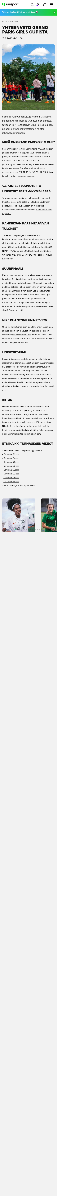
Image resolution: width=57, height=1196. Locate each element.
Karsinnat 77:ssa (11, 470)
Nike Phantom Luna (21, 335)
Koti (4, 22)
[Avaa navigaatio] (51, 4)
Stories (14, 22)
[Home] (10, 4)
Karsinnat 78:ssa (11, 462)
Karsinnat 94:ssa (11, 458)
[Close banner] (54, 12)
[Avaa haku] (32, 4)
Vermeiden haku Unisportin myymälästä (22, 450)
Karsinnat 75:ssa (11, 478)
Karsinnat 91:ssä (11, 454)
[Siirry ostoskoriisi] (45, 4)
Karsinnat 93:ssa (11, 466)
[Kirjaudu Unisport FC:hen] (38, 4)
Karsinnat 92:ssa (11, 474)
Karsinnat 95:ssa (11, 481)
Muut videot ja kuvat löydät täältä (19, 485)
